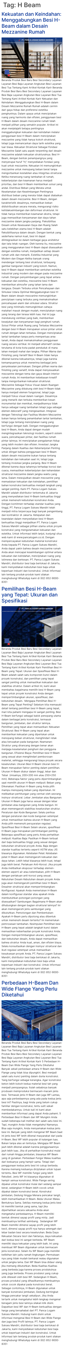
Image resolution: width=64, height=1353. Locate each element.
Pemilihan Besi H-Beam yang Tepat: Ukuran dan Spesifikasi (30, 595)
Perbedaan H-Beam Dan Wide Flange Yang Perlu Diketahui (30, 989)
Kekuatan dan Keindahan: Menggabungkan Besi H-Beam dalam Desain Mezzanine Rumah (31, 23)
